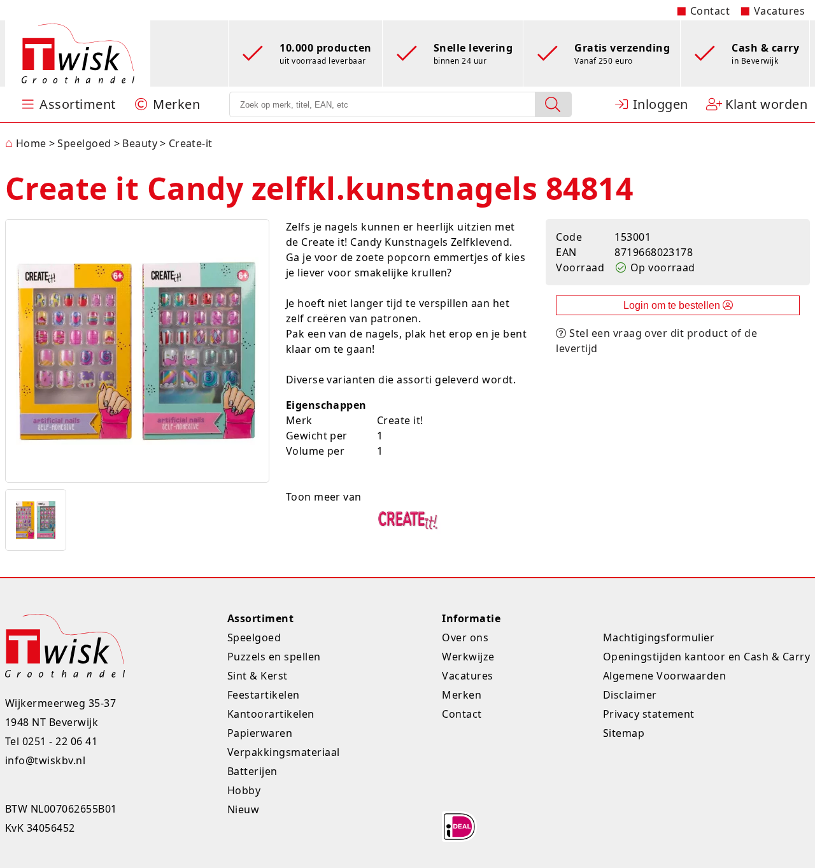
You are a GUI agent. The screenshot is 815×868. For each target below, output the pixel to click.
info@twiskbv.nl (45, 760)
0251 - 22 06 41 (59, 741)
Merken (461, 695)
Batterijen (252, 771)
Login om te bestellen (673, 305)
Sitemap (623, 733)
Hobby (243, 790)
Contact (710, 11)
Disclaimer (630, 695)
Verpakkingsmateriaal (283, 752)
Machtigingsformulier (659, 637)
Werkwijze (468, 657)
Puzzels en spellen (274, 657)
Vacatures (779, 11)
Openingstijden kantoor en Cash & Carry (706, 657)
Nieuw (243, 809)
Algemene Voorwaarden (664, 676)
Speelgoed (254, 637)
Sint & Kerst (257, 676)
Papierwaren (259, 733)
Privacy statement (649, 714)
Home (25, 143)
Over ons (465, 637)
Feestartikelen (263, 695)
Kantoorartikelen (271, 714)
